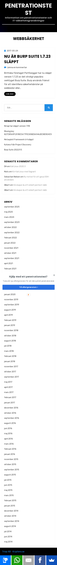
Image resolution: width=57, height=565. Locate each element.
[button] (28, 276)
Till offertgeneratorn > (28, 287)
